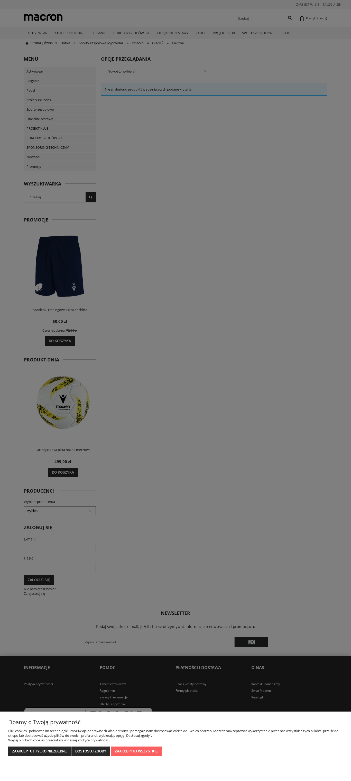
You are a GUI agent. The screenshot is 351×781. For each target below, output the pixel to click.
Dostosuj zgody (90, 751)
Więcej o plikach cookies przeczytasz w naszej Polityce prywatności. (59, 740)
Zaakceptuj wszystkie (136, 751)
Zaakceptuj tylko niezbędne (39, 751)
